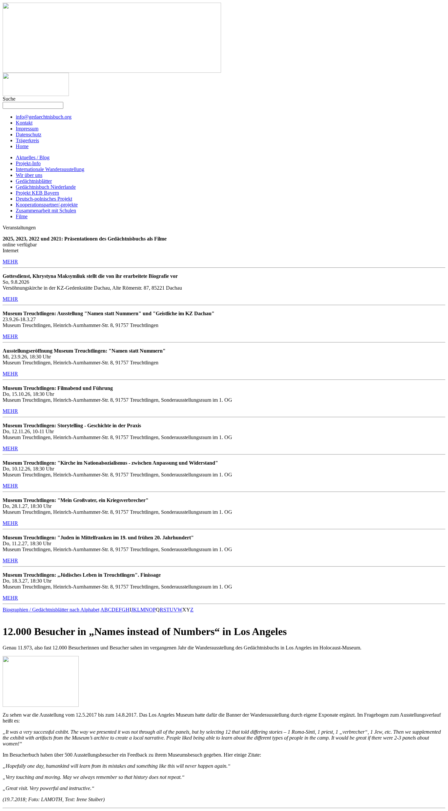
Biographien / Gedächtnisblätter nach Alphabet (51, 609)
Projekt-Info (28, 163)
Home (22, 146)
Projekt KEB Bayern (37, 193)
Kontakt (24, 123)
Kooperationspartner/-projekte (47, 204)
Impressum (27, 128)
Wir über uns (29, 175)
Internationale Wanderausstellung (50, 169)
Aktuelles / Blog (33, 157)
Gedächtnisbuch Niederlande (46, 187)
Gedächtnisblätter (34, 181)
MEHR (10, 261)
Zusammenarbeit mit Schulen (46, 210)
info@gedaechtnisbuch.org (43, 117)
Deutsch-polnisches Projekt (44, 199)
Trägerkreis (27, 140)
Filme (22, 216)
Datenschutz (28, 134)
